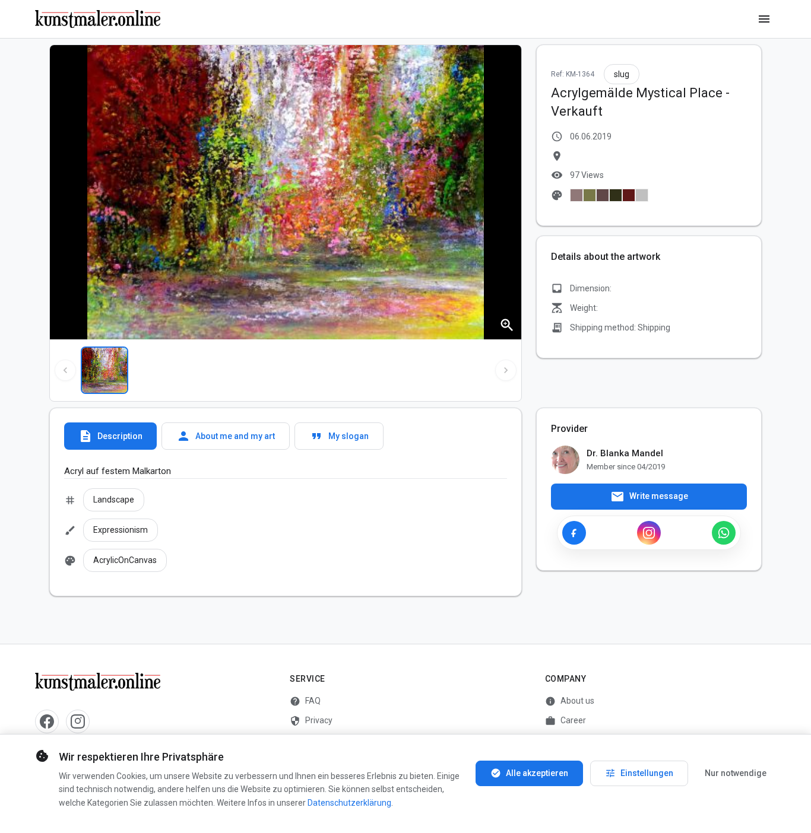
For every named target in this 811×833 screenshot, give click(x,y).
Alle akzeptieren (529, 773)
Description (110, 436)
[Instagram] (649, 533)
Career (565, 721)
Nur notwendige (735, 773)
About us (569, 701)
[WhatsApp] (724, 533)
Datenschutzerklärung (349, 802)
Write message (649, 496)
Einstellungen (639, 773)
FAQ (305, 701)
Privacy (311, 721)
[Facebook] (574, 533)
